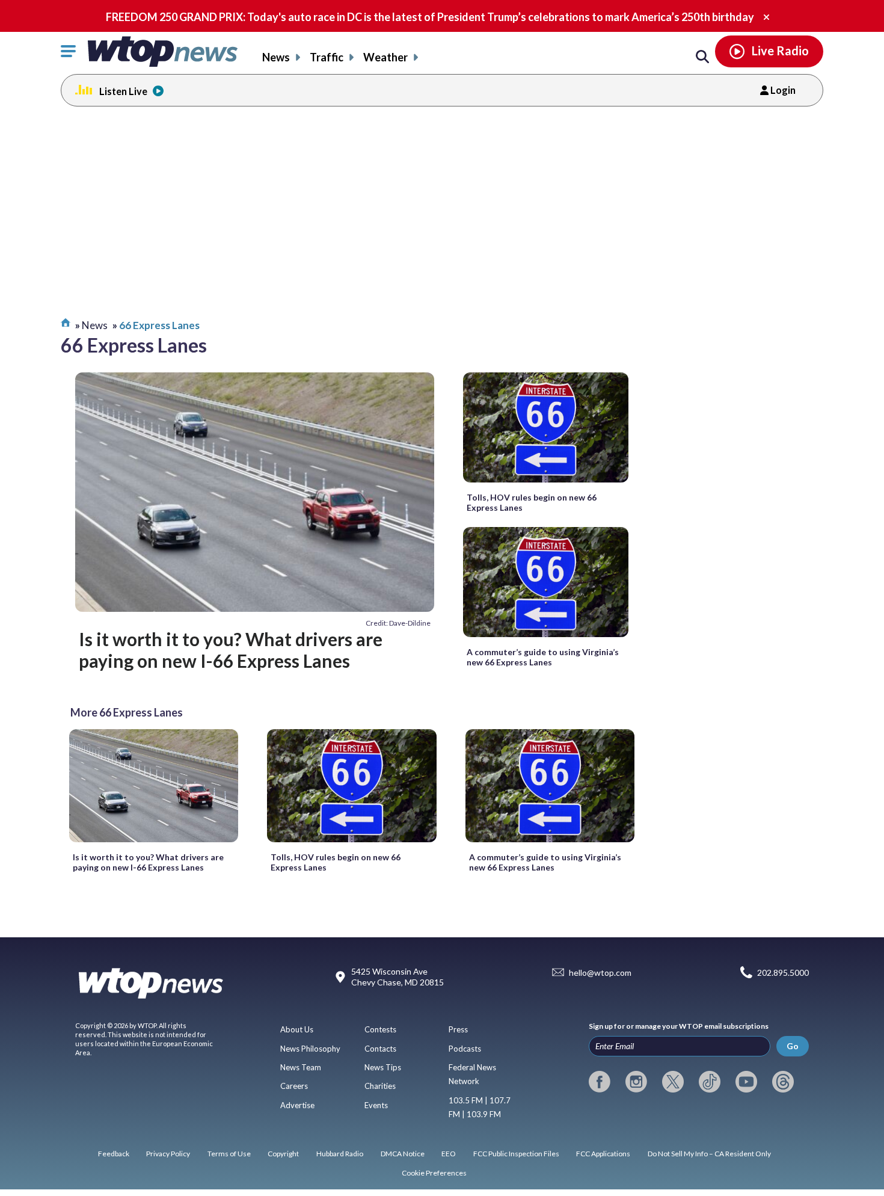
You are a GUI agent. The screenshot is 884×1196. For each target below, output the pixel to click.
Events (376, 1105)
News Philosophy (310, 1048)
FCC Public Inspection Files (516, 1153)
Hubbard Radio (339, 1153)
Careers (294, 1086)
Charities (380, 1086)
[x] (673, 1082)
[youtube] (746, 1082)
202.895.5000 (783, 972)
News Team (300, 1067)
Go (793, 1046)
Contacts (380, 1048)
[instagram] (636, 1082)
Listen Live (123, 91)
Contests (380, 1029)
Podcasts (465, 1048)
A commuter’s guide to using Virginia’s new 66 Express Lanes (543, 657)
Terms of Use (229, 1153)
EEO (448, 1153)
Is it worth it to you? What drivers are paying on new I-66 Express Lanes (230, 649)
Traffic (326, 57)
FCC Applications (603, 1153)
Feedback (113, 1153)
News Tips (382, 1067)
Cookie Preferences (434, 1172)
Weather (385, 57)
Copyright (283, 1153)
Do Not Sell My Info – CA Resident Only (709, 1153)
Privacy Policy (168, 1153)
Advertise (297, 1105)
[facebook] (599, 1082)
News (276, 57)
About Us (296, 1029)
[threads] (783, 1082)
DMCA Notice (403, 1153)
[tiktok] (709, 1082)
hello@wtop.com (600, 972)
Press (458, 1029)
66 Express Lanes (159, 325)
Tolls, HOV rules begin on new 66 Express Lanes (532, 502)
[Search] (702, 57)
